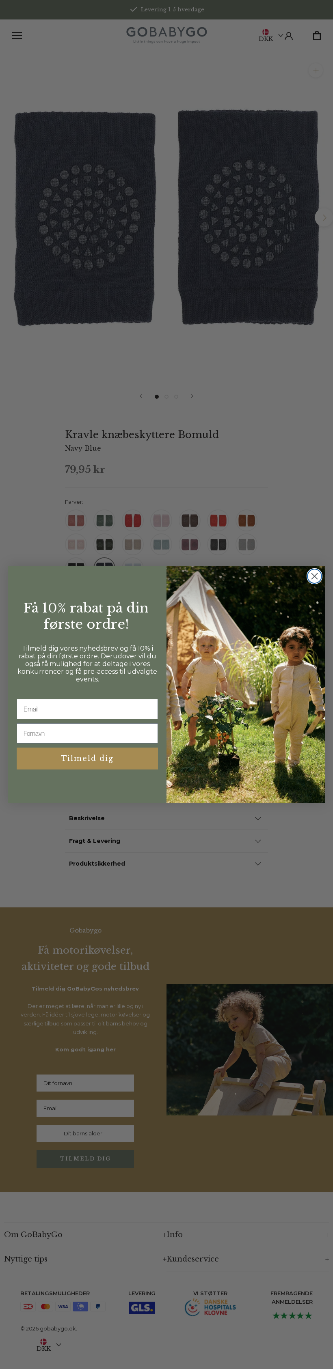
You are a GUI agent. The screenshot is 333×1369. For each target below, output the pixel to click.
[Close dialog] (314, 576)
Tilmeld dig (87, 758)
